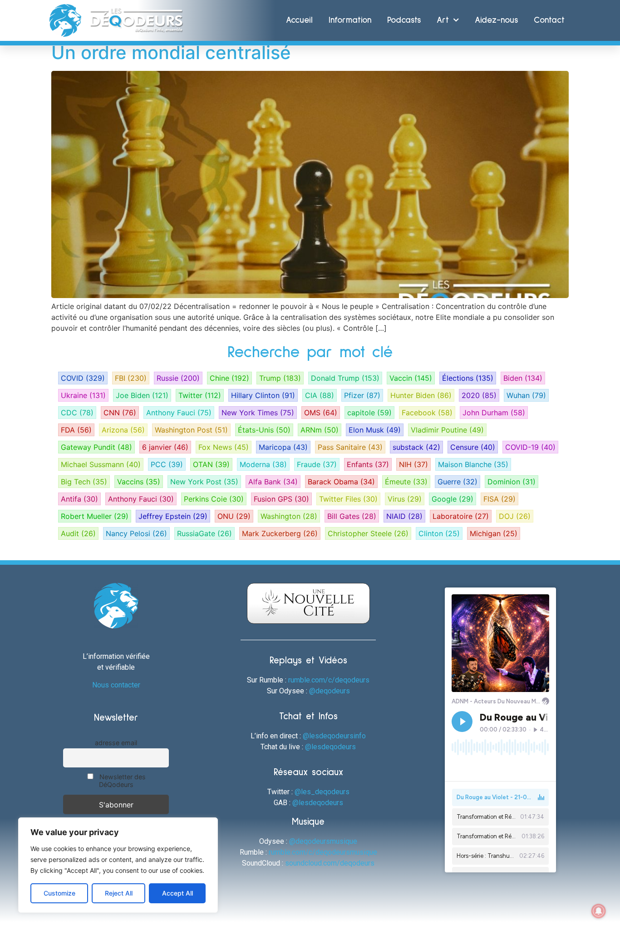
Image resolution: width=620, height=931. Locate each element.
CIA (319, 395)
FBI (131, 378)
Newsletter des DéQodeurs (122, 780)
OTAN (211, 464)
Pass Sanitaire (350, 447)
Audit (78, 533)
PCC (167, 464)
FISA (499, 499)
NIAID (404, 516)
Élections (467, 378)
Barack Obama (341, 481)
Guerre (457, 481)
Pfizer (362, 395)
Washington (289, 516)
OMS (320, 412)
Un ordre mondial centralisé (171, 52)
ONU (234, 516)
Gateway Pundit (96, 447)
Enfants (368, 464)
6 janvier (165, 447)
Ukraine (83, 395)
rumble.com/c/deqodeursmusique (323, 852)
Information (350, 20)
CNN (119, 412)
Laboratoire (461, 516)
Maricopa (283, 447)
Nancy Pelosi (136, 533)
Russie (178, 378)
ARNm (319, 429)
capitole (369, 412)
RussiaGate (204, 533)
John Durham (494, 412)
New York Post (204, 481)
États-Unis (264, 429)
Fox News (223, 447)
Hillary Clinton (263, 395)
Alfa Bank (273, 481)
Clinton (439, 533)
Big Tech (84, 481)
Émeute (406, 481)
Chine (229, 378)
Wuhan (526, 395)
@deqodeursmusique (323, 841)
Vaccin (410, 378)
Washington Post (191, 429)
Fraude (317, 464)
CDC (77, 412)
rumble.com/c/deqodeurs (328, 680)
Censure (472, 447)
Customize (59, 893)
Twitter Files (348, 499)
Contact (549, 20)
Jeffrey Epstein (172, 516)
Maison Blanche (473, 464)
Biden (522, 378)
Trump (280, 378)
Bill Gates (351, 516)
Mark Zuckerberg (280, 533)
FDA (76, 429)
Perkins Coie (214, 499)
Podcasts (404, 20)
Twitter (199, 395)
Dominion (511, 481)
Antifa (79, 499)
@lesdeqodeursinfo (334, 736)
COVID (83, 378)
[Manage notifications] (598, 911)
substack (416, 447)
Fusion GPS (281, 499)
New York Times (257, 412)
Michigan (493, 533)
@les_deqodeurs (322, 791)
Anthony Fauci (179, 412)
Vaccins (138, 481)
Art (443, 20)
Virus (405, 499)
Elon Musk (375, 429)
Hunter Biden (421, 395)
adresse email (116, 743)
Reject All (119, 893)
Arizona (123, 429)
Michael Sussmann (101, 464)
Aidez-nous (496, 20)
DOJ (515, 516)
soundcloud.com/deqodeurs (329, 863)
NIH (413, 464)
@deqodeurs (329, 691)
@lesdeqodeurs (330, 746)
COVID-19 (530, 447)
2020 (479, 395)
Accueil (299, 20)
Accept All (177, 893)
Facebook (427, 412)
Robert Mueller (94, 516)
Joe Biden (142, 395)
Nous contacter (116, 685)
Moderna (263, 464)
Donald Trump (345, 378)
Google (452, 499)
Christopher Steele (368, 533)
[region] (118, 865)
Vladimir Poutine (447, 429)
